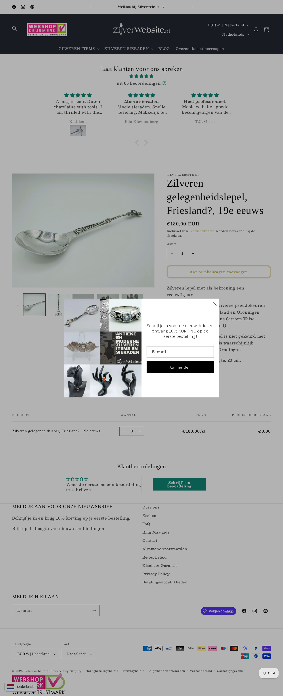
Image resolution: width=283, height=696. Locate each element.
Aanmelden (180, 367)
